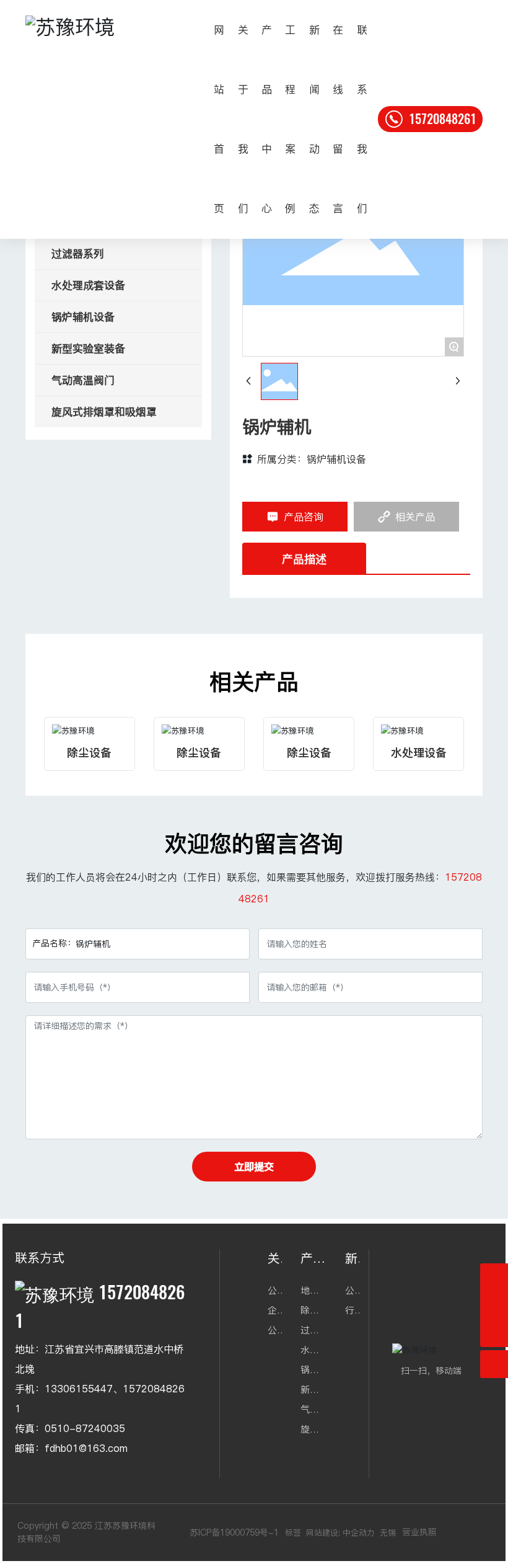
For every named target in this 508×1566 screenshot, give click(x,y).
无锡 (388, 1532)
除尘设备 (89, 752)
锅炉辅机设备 (336, 459)
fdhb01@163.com (86, 1448)
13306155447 (79, 1388)
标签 (293, 1532)
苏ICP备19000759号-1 (234, 1532)
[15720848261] (494, 1277)
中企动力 (359, 1532)
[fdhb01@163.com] (494, 1305)
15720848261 (441, 118)
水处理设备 (419, 752)
